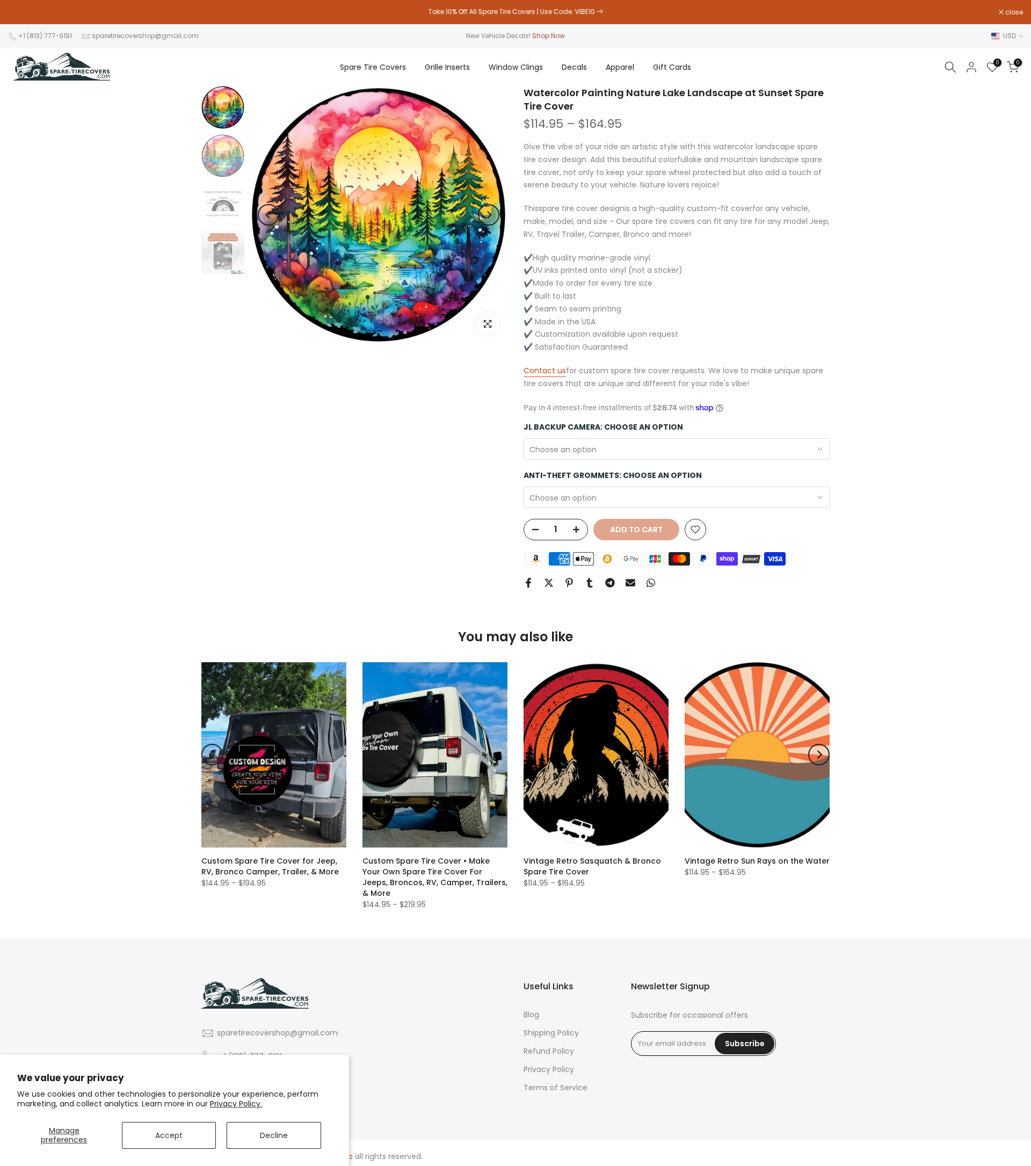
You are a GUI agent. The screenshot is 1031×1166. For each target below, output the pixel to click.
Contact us (545, 370)
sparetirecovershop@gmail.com (145, 35)
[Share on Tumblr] (589, 583)
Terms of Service (555, 1088)
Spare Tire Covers (373, 67)
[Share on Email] (630, 583)
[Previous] (268, 215)
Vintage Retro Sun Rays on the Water (757, 861)
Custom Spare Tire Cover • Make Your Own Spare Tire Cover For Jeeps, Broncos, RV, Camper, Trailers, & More (434, 877)
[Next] (488, 215)
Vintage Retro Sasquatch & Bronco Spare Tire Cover (592, 866)
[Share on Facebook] (528, 583)
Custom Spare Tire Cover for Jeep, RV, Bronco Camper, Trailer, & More (270, 866)
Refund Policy (549, 1051)
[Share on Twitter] (549, 583)
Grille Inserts (447, 67)
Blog (531, 1015)
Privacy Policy (549, 1069)
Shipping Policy (551, 1033)
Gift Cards (672, 67)
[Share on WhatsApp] (651, 583)
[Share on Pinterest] (569, 583)
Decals (574, 67)
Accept (169, 1135)
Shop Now (548, 35)
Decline (274, 1135)
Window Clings (516, 67)
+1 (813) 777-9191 (45, 35)
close (22, 12)
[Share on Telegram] (610, 583)
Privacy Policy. (236, 1103)
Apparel (620, 67)
